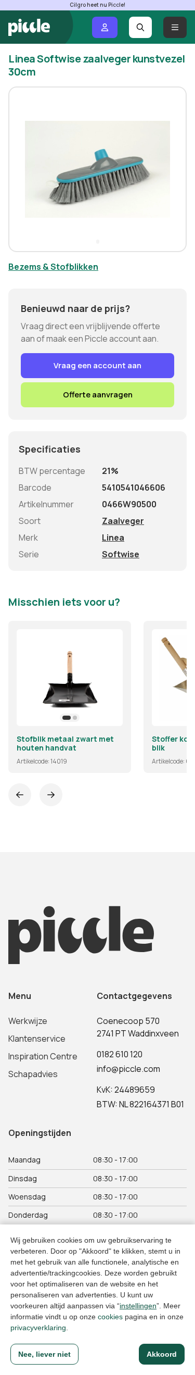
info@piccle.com (128, 1068)
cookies (110, 1316)
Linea (113, 537)
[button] (20, 169)
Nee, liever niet (44, 1354)
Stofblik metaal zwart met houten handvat (65, 743)
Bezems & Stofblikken (53, 266)
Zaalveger (123, 521)
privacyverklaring (38, 1327)
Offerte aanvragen (98, 394)
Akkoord (162, 1354)
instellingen (138, 1306)
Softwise (120, 554)
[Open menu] (175, 27)
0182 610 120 (119, 1054)
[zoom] (110, 713)
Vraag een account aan (97, 365)
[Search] (140, 27)
